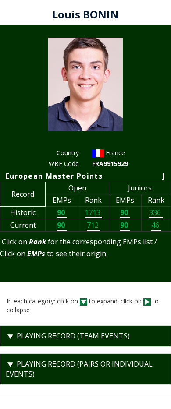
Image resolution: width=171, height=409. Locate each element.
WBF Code (64, 163)
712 (93, 225)
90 (62, 212)
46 (156, 225)
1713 (93, 212)
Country (68, 152)
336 (156, 212)
